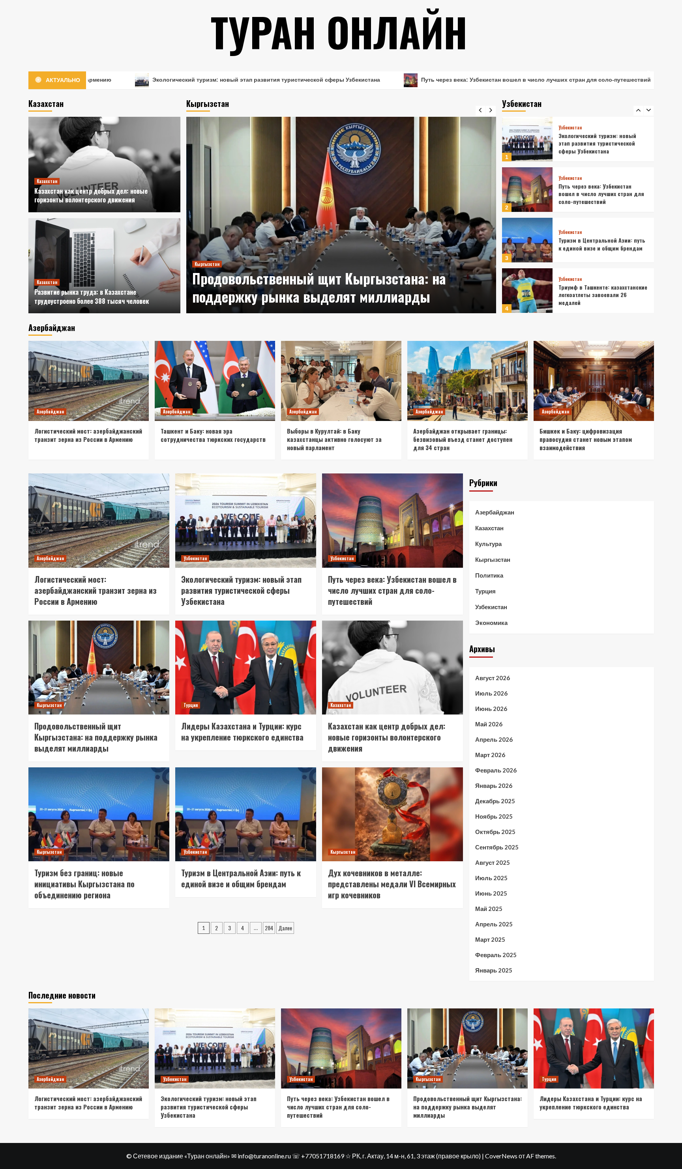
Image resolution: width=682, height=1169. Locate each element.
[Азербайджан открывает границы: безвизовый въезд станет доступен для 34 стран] (467, 381)
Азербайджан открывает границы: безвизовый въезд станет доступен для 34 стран (462, 439)
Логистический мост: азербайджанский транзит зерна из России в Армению (88, 434)
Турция (191, 705)
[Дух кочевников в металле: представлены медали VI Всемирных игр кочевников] (392, 814)
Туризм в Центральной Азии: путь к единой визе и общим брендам (601, 193)
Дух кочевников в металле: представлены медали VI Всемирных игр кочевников (392, 884)
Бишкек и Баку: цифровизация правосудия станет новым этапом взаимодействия (586, 439)
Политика (489, 575)
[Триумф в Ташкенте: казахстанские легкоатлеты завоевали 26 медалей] (527, 240)
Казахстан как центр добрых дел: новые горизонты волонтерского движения (91, 195)
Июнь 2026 (491, 708)
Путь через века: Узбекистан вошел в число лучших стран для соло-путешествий (425, 80)
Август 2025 (492, 862)
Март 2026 (490, 754)
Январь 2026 (493, 785)
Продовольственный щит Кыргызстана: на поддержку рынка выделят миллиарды (319, 287)
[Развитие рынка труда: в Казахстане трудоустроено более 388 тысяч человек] (104, 266)
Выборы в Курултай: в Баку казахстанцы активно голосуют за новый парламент (334, 439)
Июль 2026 (491, 693)
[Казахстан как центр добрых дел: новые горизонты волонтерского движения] (104, 164)
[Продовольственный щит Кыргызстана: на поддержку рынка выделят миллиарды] (341, 215)
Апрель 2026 (494, 739)
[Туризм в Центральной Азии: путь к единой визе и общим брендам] (527, 189)
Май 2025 (488, 908)
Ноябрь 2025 (494, 816)
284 (269, 928)
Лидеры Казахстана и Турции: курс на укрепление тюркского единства (242, 731)
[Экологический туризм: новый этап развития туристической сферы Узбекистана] (245, 520)
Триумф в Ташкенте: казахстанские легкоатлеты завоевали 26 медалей (602, 244)
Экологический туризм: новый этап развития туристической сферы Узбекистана (155, 80)
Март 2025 (490, 939)
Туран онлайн (339, 31)
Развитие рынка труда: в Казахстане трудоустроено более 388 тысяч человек (91, 296)
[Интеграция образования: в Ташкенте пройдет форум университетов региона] (527, 290)
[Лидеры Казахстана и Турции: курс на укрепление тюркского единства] (245, 667)
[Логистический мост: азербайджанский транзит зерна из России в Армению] (88, 381)
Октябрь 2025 (495, 831)
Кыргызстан (207, 264)
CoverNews (501, 1156)
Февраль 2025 (496, 954)
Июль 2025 (491, 877)
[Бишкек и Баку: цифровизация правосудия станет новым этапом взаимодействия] (594, 381)
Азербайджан (50, 411)
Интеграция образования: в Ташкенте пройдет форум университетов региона (593, 295)
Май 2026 (488, 724)
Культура (488, 543)
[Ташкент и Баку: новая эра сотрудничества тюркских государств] (215, 381)
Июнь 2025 (491, 893)
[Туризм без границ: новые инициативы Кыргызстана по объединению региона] (98, 814)
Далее (285, 928)
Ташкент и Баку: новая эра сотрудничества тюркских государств (213, 434)
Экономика (491, 622)
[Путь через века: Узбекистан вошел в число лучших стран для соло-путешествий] (527, 139)
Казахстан (47, 181)
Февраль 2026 (496, 770)
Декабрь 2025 (495, 800)
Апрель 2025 (494, 924)
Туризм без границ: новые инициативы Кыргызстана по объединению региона (84, 884)
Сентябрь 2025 (497, 847)
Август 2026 (492, 677)
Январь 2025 (493, 970)
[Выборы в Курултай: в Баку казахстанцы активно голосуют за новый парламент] (341, 381)
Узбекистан (570, 127)
